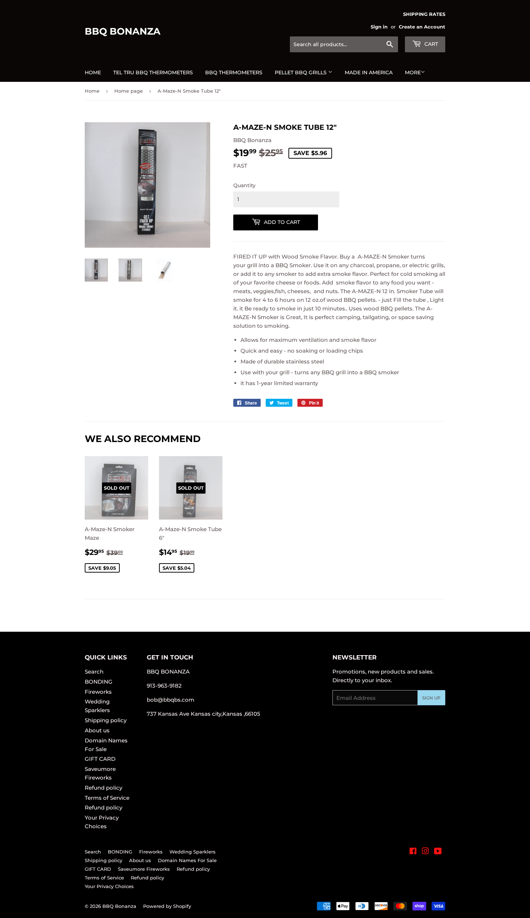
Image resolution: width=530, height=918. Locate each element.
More (413, 72)
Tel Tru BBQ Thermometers (153, 72)
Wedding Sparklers (192, 852)
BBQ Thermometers (233, 72)
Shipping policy (106, 720)
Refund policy (103, 787)
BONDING (98, 681)
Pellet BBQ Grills (301, 72)
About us (97, 730)
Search (94, 671)
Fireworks (98, 691)
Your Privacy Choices (109, 886)
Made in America (369, 72)
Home (93, 72)
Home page (128, 91)
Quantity (244, 185)
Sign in (379, 27)
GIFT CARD (100, 758)
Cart (430, 44)
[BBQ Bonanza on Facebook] (413, 851)
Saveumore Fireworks (144, 869)
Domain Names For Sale (187, 860)
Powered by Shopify (167, 906)
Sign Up (431, 698)
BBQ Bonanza (122, 31)
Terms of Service (107, 797)
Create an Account (422, 27)
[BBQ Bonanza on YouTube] (438, 851)
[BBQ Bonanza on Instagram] (425, 851)
